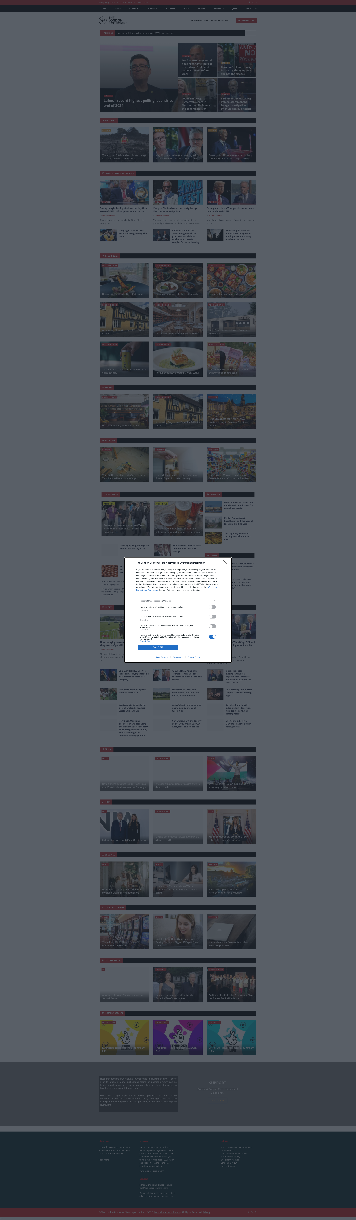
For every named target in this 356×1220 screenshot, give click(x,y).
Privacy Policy (194, 657)
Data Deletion (162, 657)
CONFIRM (158, 647)
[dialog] (178, 610)
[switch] (212, 607)
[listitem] (178, 600)
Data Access (178, 657)
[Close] (226, 563)
